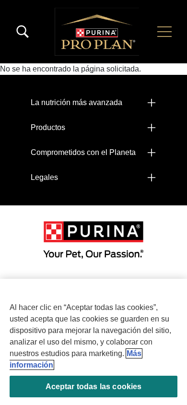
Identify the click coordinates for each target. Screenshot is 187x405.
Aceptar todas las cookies (94, 386)
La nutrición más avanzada (76, 102)
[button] (164, 31)
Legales (44, 177)
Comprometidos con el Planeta (83, 152)
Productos (48, 127)
